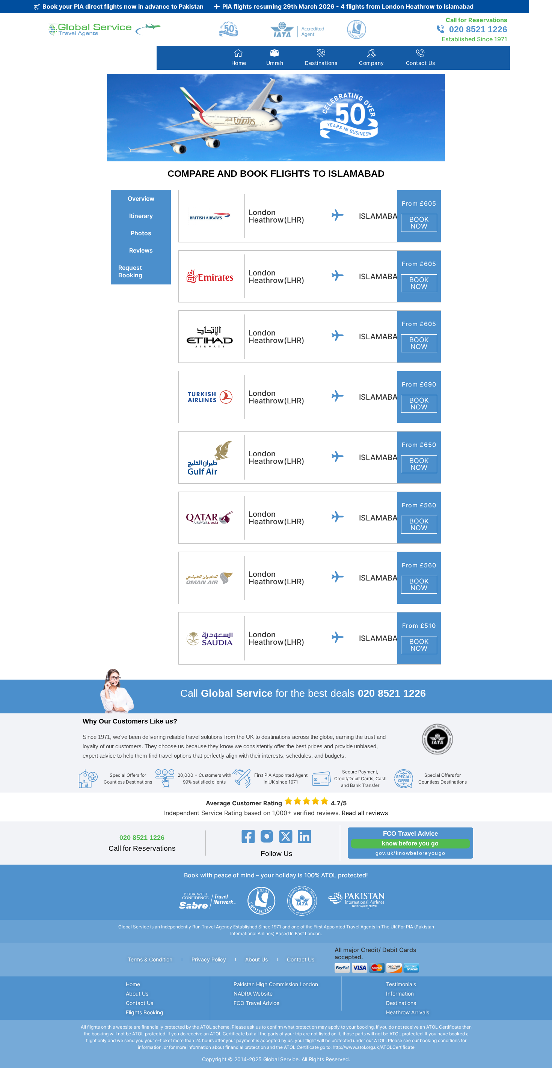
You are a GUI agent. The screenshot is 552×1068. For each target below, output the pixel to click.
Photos (141, 233)
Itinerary (141, 216)
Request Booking (130, 271)
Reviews (141, 250)
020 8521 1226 (141, 837)
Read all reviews (365, 813)
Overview (141, 198)
